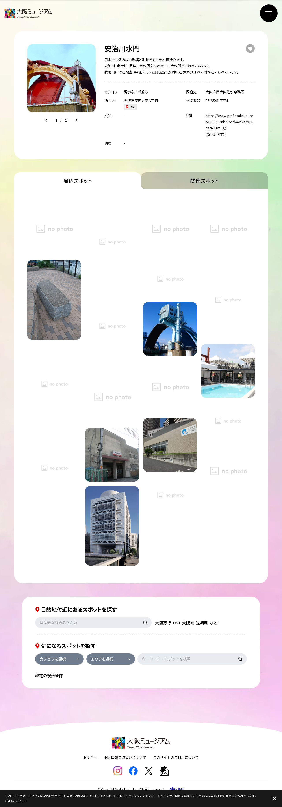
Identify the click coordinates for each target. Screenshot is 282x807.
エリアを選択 (102, 659)
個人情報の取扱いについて (125, 757)
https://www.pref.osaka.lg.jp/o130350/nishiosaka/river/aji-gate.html (229, 122)
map (132, 107)
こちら (18, 801)
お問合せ (90, 757)
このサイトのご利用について (176, 757)
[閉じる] (274, 798)
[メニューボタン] (269, 13)
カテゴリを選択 (53, 659)
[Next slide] (76, 120)
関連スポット (204, 180)
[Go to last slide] (46, 120)
